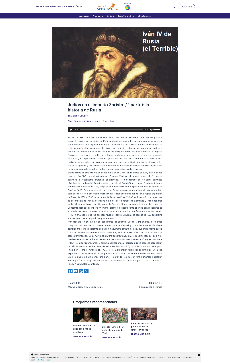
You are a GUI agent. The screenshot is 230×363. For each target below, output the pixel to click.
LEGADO (77, 336)
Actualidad (84, 16)
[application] (115, 129)
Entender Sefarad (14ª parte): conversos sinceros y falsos (142, 326)
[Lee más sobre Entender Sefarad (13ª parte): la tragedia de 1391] (115, 315)
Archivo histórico (72, 6)
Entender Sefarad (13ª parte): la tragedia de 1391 (113, 330)
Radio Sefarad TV (126, 16)
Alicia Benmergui (76, 121)
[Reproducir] (71, 129)
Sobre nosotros (52, 6)
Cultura (110, 16)
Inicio (39, 6)
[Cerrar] (199, 355)
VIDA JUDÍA (87, 336)
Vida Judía (98, 16)
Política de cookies (46, 360)
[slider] (157, 129)
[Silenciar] (151, 129)
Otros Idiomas (144, 16)
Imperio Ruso (101, 121)
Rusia (112, 121)
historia (89, 121)
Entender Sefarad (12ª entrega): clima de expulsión (84, 328)
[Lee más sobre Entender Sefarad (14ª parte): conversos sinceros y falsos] (144, 313)
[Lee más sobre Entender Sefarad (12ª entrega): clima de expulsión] (86, 314)
